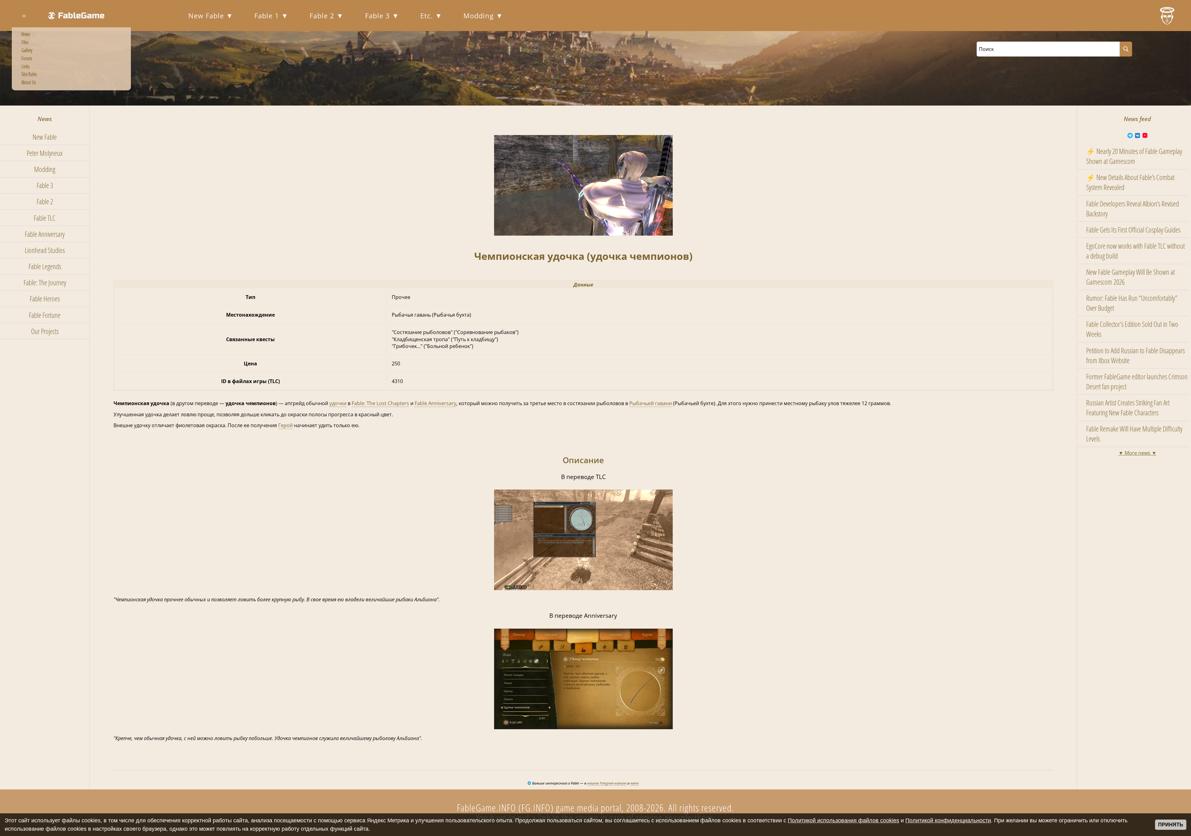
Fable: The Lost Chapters (380, 403)
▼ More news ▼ (1137, 453)
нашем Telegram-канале (607, 783)
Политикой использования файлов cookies (843, 820)
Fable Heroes (45, 299)
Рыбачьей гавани (650, 403)
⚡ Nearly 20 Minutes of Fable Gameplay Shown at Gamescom (1134, 156)
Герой (285, 425)
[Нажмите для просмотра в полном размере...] (583, 233)
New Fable (207, 15)
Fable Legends (45, 266)
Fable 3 (378, 15)
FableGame (81, 16)
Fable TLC (45, 218)
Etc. (427, 15)
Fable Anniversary (45, 234)
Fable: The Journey (45, 282)
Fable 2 (323, 15)
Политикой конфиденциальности (948, 820)
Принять (1170, 824)
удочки (337, 403)
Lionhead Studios (45, 250)
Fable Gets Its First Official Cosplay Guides (1133, 230)
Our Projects (45, 331)
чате (634, 783)
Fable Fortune (44, 315)
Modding (479, 15)
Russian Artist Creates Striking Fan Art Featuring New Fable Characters (1128, 408)
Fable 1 (267, 15)
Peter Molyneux (45, 153)
